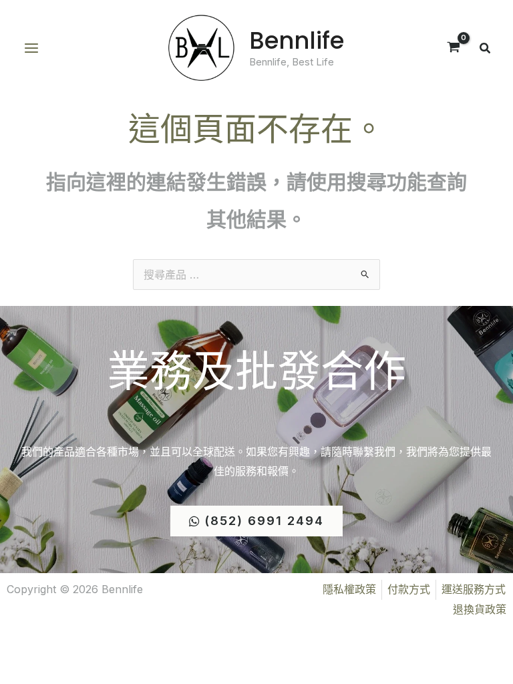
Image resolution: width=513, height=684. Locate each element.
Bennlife (296, 40)
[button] (486, 50)
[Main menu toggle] (31, 48)
